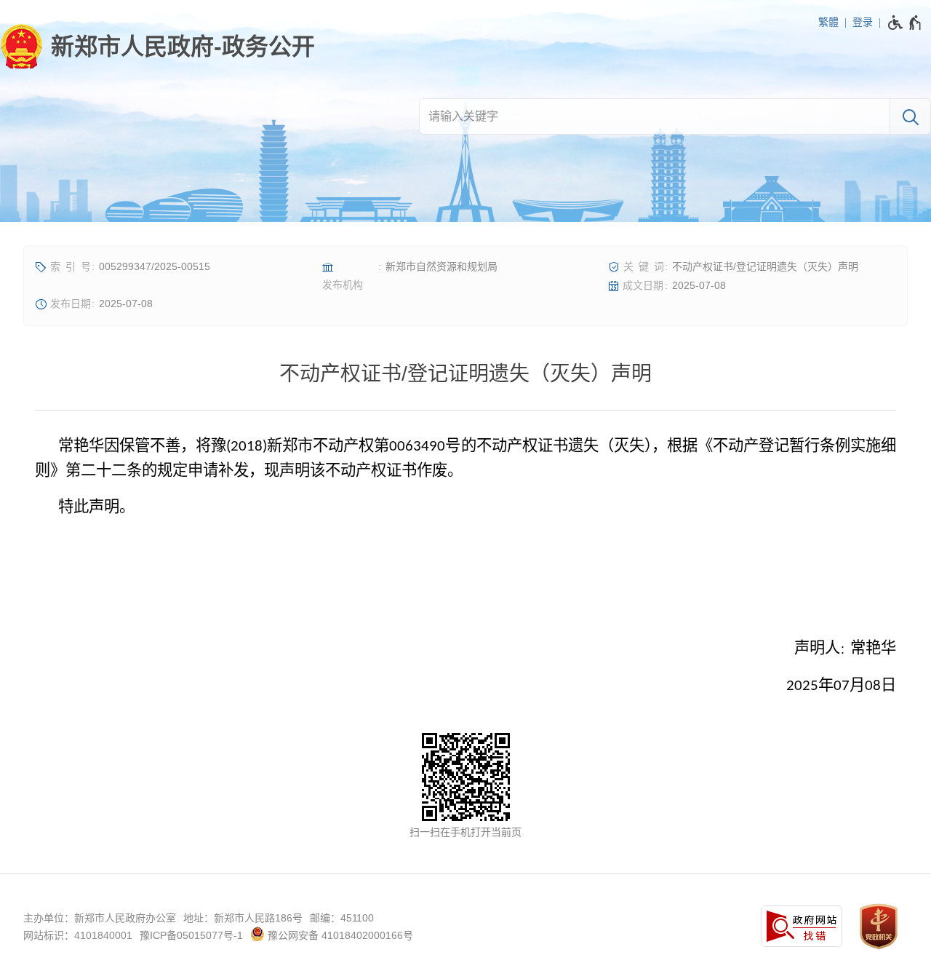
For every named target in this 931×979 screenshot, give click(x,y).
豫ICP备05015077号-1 (191, 935)
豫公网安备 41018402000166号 (339, 935)
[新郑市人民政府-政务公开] (157, 46)
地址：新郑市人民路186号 (243, 918)
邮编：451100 (342, 918)
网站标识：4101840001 (77, 935)
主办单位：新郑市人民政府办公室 (99, 918)
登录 (862, 22)
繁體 (828, 22)
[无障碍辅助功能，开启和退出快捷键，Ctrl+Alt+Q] (905, 22)
